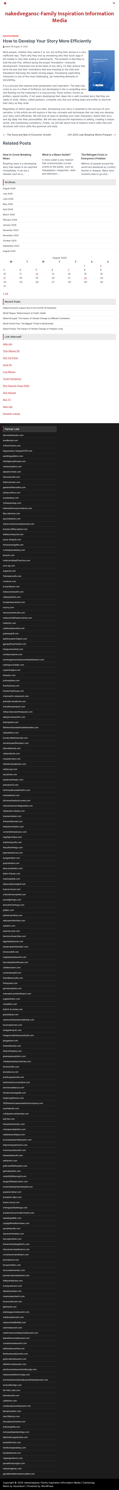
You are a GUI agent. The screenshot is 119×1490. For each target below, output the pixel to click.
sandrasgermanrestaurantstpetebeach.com (23, 659)
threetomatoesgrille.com (14, 1092)
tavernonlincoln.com (12, 1301)
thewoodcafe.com (11, 477)
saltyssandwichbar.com (14, 920)
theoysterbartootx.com (14, 1124)
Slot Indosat (9, 392)
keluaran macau (11, 413)
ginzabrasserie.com (12, 988)
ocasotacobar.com (11, 758)
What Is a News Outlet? (56, 154)
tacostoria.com (10, 774)
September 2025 (11, 246)
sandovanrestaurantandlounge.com (20, 1369)
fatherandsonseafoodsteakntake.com (20, 727)
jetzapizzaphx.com (12, 1411)
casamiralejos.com (11, 670)
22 (85, 277)
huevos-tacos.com (11, 889)
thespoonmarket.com (13, 649)
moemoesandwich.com (14, 1296)
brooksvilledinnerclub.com (15, 738)
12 (37, 273)
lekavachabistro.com (13, 868)
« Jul (5, 293)
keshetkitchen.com (12, 1442)
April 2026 (8, 209)
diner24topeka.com (12, 1051)
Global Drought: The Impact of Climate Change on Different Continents (36, 318)
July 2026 (8, 193)
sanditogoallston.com (13, 456)
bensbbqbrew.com (12, 1453)
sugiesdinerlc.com (11, 999)
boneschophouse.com (13, 691)
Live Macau (9, 371)
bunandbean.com (11, 586)
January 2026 (9, 225)
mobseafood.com (11, 795)
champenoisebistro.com (14, 1129)
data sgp (7, 406)
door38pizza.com (11, 1416)
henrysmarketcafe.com (14, 612)
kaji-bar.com (9, 1119)
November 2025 (11, 235)
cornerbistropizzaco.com (15, 832)
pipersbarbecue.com (13, 852)
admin (7, 47)
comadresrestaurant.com (15, 1343)
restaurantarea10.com (13, 591)
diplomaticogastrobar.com (15, 1437)
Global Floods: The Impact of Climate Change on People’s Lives (33, 328)
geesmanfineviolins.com (14, 487)
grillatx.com (8, 910)
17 (4, 277)
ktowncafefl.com (11, 952)
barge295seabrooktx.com (15, 1181)
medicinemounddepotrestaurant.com (20, 1333)
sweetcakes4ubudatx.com (15, 946)
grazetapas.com (10, 1014)
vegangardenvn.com (13, 1458)
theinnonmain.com (11, 482)
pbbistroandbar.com (12, 915)
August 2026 (9, 188)
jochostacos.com (11, 1259)
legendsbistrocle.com (13, 941)
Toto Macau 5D (11, 351)
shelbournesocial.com (13, 534)
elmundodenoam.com (13, 435)
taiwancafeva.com (11, 492)
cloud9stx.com (10, 1004)
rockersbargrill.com (12, 972)
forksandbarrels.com (12, 821)
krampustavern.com (12, 1286)
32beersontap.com (12, 503)
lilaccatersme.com (11, 513)
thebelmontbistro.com (13, 826)
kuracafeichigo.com (12, 1385)
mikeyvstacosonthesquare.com (18, 711)
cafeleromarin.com (11, 967)
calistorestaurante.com (14, 628)
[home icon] (5, 3)
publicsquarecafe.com (13, 1077)
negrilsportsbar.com (12, 837)
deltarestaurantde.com (14, 1348)
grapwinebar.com (11, 863)
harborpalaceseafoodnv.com (16, 790)
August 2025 (9, 251)
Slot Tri (7, 399)
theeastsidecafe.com (13, 1155)
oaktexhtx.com (10, 1160)
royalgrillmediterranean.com (16, 1223)
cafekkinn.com (10, 1400)
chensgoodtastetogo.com (15, 1207)
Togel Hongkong (12, 378)
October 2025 (9, 240)
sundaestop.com (11, 498)
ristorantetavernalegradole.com (18, 805)
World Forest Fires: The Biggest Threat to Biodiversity (28, 323)
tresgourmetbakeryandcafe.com (18, 1035)
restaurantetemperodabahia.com (18, 1019)
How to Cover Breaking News (17, 156)
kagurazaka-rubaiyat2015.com (17, 451)
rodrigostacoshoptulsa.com (16, 1113)
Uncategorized (11, 36)
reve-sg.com (9, 565)
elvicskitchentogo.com (13, 905)
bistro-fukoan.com (11, 873)
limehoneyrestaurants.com (15, 1353)
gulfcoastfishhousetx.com (15, 1166)
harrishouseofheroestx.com (16, 743)
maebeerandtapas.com (14, 1134)
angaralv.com (9, 571)
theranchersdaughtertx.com (16, 1244)
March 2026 (9, 214)
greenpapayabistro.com (14, 1056)
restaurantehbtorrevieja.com (16, 1374)
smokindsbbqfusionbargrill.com (18, 1186)
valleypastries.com (12, 597)
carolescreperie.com (12, 654)
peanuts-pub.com (11, 931)
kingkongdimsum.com (13, 1098)
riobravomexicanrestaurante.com (18, 524)
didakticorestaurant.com (14, 1364)
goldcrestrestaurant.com (14, 1359)
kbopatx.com (9, 675)
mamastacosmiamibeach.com (17, 993)
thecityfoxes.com (11, 685)
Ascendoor (19, 1486)
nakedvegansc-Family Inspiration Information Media (59, 17)
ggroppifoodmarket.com (14, 644)
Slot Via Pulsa (10, 357)
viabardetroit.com (11, 753)
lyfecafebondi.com (12, 748)
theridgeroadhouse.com (14, 461)
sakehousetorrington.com (15, 638)
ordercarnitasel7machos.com (16, 560)
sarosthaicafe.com (11, 1228)
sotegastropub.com (12, 1030)
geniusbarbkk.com (12, 1171)
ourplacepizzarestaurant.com (17, 1406)
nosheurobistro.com (12, 466)
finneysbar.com (10, 983)
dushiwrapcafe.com (12, 842)
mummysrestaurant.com (14, 1150)
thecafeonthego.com (13, 847)
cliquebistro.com (11, 732)
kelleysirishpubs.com (13, 1280)
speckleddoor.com (11, 518)
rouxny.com (8, 607)
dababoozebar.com (12, 1291)
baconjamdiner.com (12, 1239)
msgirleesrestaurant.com (14, 957)
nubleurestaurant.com (13, 1317)
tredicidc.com (9, 623)
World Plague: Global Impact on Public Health (24, 313)
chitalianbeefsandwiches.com (17, 1061)
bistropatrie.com (10, 722)
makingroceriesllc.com (13, 665)
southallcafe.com (11, 1108)
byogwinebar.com (11, 858)
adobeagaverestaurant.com (16, 1312)
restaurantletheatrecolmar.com (17, 618)
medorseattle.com (11, 879)
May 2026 (8, 204)
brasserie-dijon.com (12, 1197)
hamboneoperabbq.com (14, 1447)
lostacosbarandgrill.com (14, 884)
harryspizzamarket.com (14, 1421)
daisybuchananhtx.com (14, 717)
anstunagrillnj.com (11, 1426)
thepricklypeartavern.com (15, 1145)
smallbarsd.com (10, 440)
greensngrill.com (11, 633)
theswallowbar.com (12, 1046)
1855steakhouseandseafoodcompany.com (23, 1103)
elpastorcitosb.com (12, 471)
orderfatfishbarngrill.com (14, 1176)
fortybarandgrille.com (13, 544)
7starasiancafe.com (12, 576)
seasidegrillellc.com (12, 1218)
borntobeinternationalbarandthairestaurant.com (25, 1380)
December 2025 (10, 230)
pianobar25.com (10, 785)
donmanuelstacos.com (13, 1087)
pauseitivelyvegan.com (14, 1463)
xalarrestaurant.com (12, 1327)
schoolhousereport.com (14, 706)
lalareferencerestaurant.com (16, 1338)
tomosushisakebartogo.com (16, 1432)
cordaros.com (9, 581)
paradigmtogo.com (12, 899)
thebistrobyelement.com (14, 764)
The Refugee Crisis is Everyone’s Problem (94, 156)
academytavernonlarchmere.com (18, 1213)
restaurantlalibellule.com (14, 1322)
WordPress (47, 1486)
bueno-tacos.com (11, 1202)
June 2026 (8, 199)
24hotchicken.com (12, 445)
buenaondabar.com (12, 816)
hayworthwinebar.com (13, 1233)
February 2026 (10, 219)
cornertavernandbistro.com (16, 1254)
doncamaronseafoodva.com (16, 1249)
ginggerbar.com (10, 1040)
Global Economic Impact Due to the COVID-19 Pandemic (29, 308)
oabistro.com (9, 925)
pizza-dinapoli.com (12, 539)
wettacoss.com (10, 769)
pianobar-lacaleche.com (14, 701)
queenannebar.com (12, 1192)
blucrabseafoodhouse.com (15, 962)
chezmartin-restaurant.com (16, 696)
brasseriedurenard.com (14, 602)
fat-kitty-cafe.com (11, 1390)
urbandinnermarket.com (14, 894)
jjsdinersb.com (10, 1306)
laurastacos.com (10, 1072)
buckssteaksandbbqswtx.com (17, 1139)
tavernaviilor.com (11, 1066)
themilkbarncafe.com (13, 978)
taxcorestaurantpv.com (14, 1270)
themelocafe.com (11, 1395)
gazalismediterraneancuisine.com (19, 1473)
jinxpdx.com (9, 555)
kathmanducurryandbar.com (16, 1082)
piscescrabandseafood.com (16, 1275)
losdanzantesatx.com (13, 779)
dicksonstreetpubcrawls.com (16, 800)
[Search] (114, 3)
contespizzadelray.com (14, 550)
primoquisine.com (11, 680)
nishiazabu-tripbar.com (14, 811)
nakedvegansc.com (12, 1468)
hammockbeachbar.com (14, 936)
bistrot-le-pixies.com (12, 1009)
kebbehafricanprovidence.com (17, 508)
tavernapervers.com (12, 1025)
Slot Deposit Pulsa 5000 (16, 385)
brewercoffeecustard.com (15, 529)
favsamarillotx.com (12, 1265)
